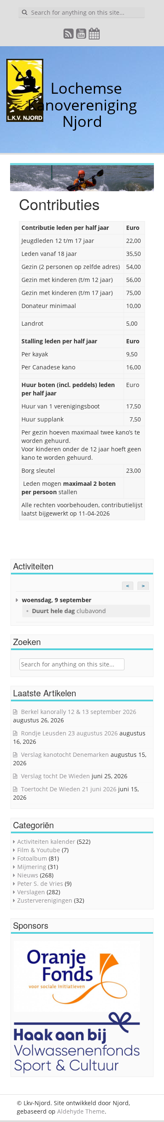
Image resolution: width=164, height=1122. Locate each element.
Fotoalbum (32, 858)
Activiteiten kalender (46, 841)
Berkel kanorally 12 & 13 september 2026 (78, 712)
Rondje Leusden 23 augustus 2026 (69, 733)
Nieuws (27, 875)
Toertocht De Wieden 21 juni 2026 (68, 789)
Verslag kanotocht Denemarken (65, 755)
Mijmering (31, 867)
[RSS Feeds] (68, 36)
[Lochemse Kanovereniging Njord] (44, 88)
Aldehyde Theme (81, 1111)
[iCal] (95, 36)
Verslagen (31, 892)
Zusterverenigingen (44, 900)
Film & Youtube (38, 850)
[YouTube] (81, 36)
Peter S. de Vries (40, 884)
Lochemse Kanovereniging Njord (82, 105)
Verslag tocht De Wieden (55, 776)
